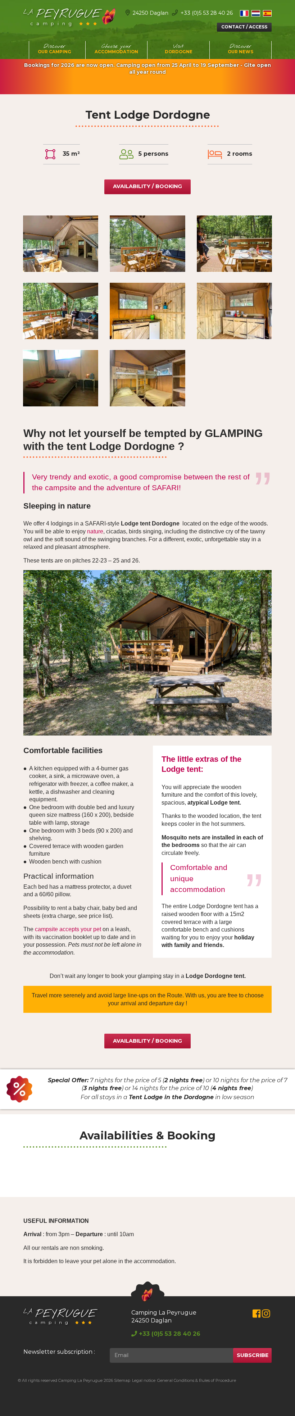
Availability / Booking (147, 186)
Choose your (116, 48)
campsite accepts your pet (68, 929)
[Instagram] (266, 1315)
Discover (54, 48)
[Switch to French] (244, 13)
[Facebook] (257, 1315)
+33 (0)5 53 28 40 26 (206, 13)
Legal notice (143, 1380)
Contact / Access (244, 26)
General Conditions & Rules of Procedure (196, 1380)
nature (95, 531)
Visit (178, 48)
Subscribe (252, 1355)
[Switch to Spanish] (267, 13)
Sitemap (122, 1380)
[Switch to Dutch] (255, 13)
